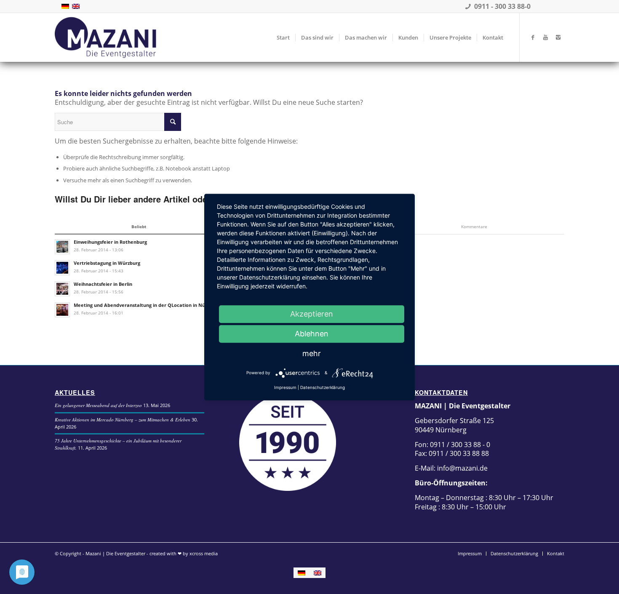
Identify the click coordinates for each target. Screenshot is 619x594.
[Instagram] (558, 37)
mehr (311, 353)
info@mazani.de (461, 468)
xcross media (203, 553)
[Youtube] (545, 37)
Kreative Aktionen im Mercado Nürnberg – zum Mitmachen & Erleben (122, 419)
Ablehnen (311, 333)
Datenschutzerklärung (322, 387)
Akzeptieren (311, 313)
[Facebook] (532, 37)
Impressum (285, 387)
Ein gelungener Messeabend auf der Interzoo (98, 405)
